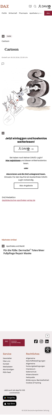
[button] (4, 6)
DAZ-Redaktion (9, 197)
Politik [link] (9, 36)
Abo (48, 13)
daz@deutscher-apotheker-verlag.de (18, 200)
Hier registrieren (13, 160)
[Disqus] (26, 294)
